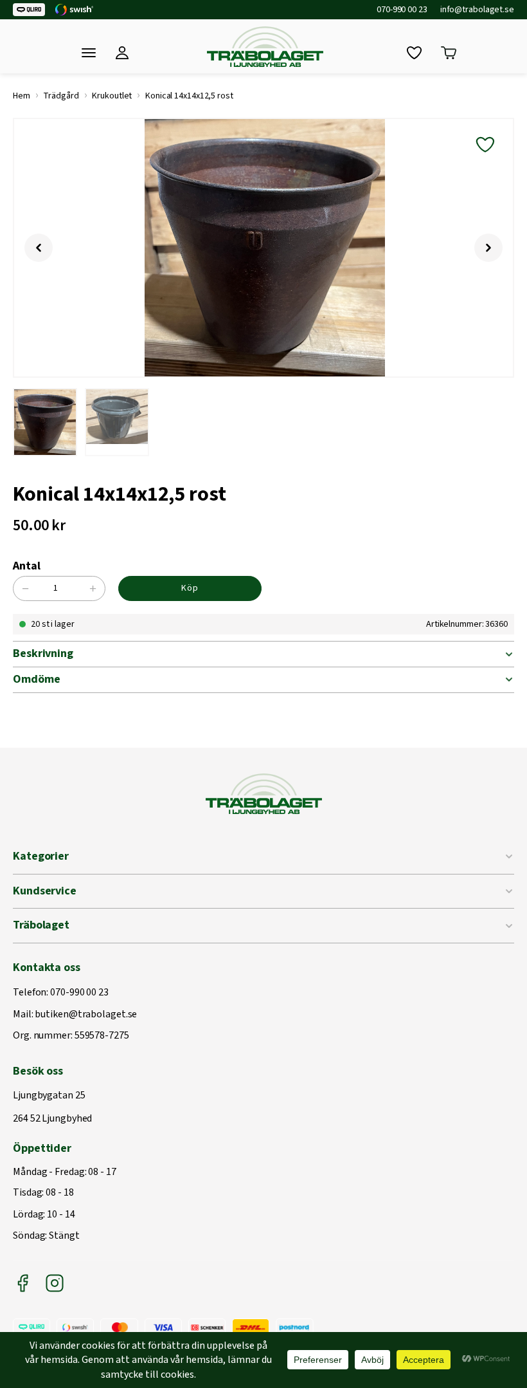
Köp (190, 588)
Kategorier (41, 856)
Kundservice (44, 891)
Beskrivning (43, 653)
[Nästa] (488, 248)
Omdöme (36, 679)
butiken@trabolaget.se (86, 1015)
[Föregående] (38, 248)
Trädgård (60, 95)
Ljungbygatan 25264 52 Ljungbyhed (52, 1107)
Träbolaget (41, 925)
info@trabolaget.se (477, 9)
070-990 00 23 (402, 9)
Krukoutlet (112, 95)
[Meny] (89, 53)
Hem (21, 95)
